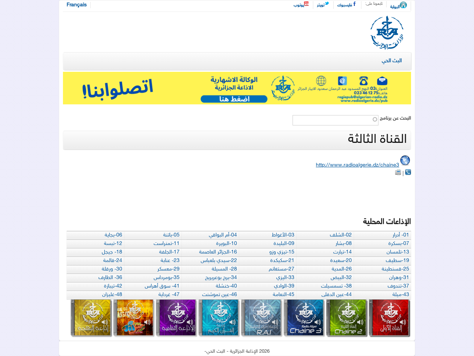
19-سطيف (397, 261)
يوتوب (299, 5)
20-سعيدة (341, 261)
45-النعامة (283, 295)
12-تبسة (113, 244)
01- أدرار (401, 235)
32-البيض (341, 278)
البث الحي (392, 61)
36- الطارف (110, 278)
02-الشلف (341, 235)
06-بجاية (113, 235)
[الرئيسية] (387, 34)
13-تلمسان (398, 252)
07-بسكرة (398, 244)
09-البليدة (284, 244)
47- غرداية (169, 295)
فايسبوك (344, 5)
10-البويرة (226, 244)
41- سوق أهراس (162, 286)
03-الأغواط (283, 235)
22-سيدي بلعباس (219, 261)
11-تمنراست (167, 244)
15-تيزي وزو (281, 252)
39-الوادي (284, 286)
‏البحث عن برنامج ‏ (394, 118)
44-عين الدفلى (336, 295)
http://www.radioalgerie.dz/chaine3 (357, 165)
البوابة (395, 7)
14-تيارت (342, 252)
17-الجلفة (169, 252)
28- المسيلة (224, 269)
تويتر (320, 5)
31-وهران (399, 278)
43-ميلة (401, 295)
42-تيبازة (113, 286)
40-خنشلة (226, 286)
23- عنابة (170, 261)
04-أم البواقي (223, 235)
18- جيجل (112, 252)
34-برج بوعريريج (221, 278)
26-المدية (342, 269)
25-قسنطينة (395, 269)
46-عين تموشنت (219, 295)
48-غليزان (112, 295)
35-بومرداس (167, 278)
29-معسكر (168, 269)
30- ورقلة (112, 269)
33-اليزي (285, 278)
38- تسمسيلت (336, 286)
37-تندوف (398, 286)
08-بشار (344, 244)
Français (77, 5)
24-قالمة (112, 261)
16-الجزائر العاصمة (218, 252)
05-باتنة (171, 235)
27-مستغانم (281, 269)
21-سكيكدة (282, 261)
